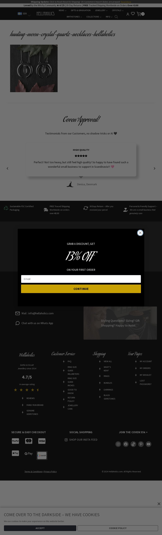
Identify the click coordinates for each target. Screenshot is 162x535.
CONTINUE (81, 289)
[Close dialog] (140, 233)
